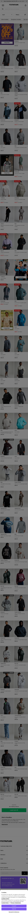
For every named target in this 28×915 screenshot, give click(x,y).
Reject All (14, 908)
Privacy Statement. (16, 902)
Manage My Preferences (14, 911)
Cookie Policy (5, 902)
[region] (14, 902)
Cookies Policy (5, 898)
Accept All (14, 905)
